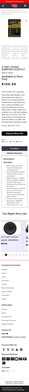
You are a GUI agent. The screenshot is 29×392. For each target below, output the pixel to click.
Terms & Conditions (7, 291)
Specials (4, 313)
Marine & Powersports (7, 324)
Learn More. (20, 92)
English (6, 371)
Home (2, 10)
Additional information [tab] (14, 153)
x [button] (27, 388)
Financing (4, 284)
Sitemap (4, 299)
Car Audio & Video (10, 10)
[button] (26, 20)
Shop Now (4, 309)
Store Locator (5, 280)
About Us (4, 273)
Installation (4, 269)
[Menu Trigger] (3, 5)
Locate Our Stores (19, 337)
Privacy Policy (5, 295)
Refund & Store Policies (8, 288)
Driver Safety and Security (9, 320)
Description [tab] (14, 148)
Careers (4, 276)
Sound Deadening (13, 12)
